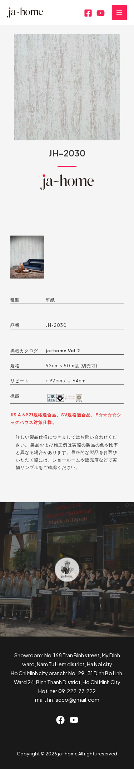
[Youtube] (100, 13)
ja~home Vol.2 (63, 350)
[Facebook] (88, 13)
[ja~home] (25, 12)
